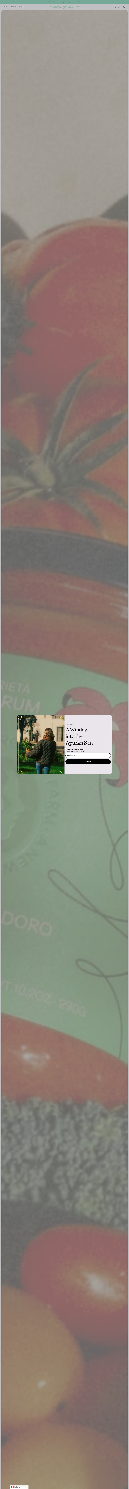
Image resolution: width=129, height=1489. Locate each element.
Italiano (17, 1487)
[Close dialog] (20, 717)
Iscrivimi (88, 761)
